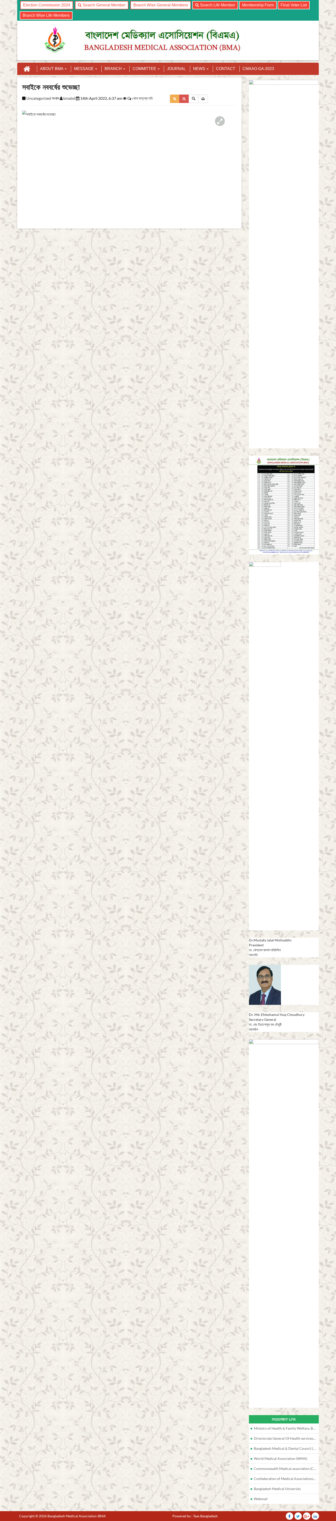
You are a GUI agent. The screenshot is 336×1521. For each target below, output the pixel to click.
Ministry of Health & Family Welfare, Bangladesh (286, 1428)
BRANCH (114, 69)
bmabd (69, 98)
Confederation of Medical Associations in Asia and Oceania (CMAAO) (286, 1479)
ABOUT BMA (52, 69)
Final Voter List (294, 5)
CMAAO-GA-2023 (258, 69)
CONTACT (225, 69)
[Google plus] (307, 1516)
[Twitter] (289, 1516)
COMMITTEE (145, 69)
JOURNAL (176, 69)
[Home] (26, 69)
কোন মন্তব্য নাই (142, 98)
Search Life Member (217, 5)
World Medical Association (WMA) (280, 1458)
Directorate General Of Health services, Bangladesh (286, 1438)
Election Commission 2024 (46, 5)
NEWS (199, 69)
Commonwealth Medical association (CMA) (286, 1468)
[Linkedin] (315, 1516)
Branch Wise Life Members (46, 15)
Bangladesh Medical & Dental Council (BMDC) (286, 1448)
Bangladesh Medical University (277, 1489)
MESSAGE (84, 69)
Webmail (261, 1499)
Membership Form (258, 5)
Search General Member (103, 5)
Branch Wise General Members (160, 5)
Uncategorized (38, 98)
